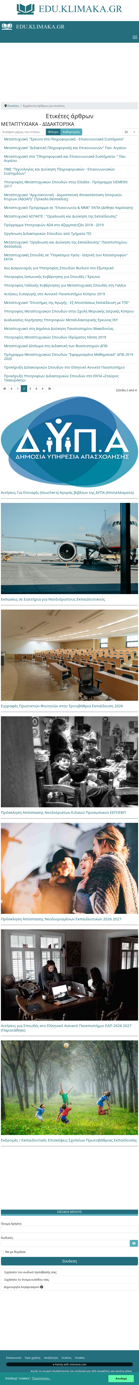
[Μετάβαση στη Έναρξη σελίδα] (5, 388)
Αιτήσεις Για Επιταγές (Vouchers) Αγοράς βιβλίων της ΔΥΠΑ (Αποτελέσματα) (67, 492)
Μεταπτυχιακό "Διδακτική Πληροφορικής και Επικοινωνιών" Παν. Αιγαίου (65, 147)
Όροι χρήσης (33, 1357)
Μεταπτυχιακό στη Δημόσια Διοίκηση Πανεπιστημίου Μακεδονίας (58, 328)
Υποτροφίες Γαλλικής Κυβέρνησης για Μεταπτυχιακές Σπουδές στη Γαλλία (65, 285)
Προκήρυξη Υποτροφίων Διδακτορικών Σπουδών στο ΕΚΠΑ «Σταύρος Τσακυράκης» (61, 377)
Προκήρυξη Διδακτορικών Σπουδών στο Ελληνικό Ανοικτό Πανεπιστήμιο (64, 367)
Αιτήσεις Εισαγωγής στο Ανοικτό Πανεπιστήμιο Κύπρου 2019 (54, 293)
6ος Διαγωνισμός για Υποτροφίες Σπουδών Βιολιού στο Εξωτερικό (59, 268)
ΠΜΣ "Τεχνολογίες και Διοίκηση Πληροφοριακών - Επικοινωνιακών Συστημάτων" (59, 171)
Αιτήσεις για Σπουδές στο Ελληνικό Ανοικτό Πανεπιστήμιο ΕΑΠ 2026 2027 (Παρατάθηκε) (66, 1028)
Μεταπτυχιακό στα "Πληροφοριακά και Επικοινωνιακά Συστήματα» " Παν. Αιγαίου (65, 158)
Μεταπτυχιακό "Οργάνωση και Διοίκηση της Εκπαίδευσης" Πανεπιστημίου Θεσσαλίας (65, 244)
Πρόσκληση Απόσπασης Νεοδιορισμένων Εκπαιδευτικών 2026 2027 (61, 918)
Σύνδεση (69, 1261)
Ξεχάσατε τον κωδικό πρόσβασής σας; (30, 1272)
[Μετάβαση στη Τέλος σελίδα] (49, 388)
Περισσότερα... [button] (41, 1378)
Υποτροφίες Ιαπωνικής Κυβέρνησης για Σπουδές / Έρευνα (52, 276)
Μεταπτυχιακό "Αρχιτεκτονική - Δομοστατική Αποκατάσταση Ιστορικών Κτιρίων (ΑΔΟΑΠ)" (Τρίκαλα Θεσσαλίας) (63, 196)
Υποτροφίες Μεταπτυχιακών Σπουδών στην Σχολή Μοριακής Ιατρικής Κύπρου (69, 311)
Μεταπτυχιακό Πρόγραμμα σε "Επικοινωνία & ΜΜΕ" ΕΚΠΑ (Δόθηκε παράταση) (68, 207)
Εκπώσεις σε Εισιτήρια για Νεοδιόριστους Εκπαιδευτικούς (53, 599)
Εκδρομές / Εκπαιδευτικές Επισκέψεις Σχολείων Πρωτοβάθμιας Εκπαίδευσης (69, 1140)
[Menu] (135, 37)
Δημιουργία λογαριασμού (22, 1287)
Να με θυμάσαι (15, 1252)
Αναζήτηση (51, 1357)
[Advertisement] (69, 68)
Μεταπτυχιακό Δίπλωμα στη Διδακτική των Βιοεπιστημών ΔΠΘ (56, 345)
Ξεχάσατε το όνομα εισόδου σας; (26, 1280)
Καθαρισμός (71, 132)
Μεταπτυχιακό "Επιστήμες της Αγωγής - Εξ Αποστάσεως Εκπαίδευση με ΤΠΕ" (67, 302)
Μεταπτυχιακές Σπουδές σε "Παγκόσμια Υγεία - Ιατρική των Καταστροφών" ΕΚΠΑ (66, 257)
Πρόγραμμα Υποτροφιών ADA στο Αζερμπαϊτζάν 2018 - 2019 (54, 224)
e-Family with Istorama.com (69, 1364)
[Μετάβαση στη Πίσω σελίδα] (11, 388)
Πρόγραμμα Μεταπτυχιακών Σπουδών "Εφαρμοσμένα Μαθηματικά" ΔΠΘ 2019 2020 (68, 356)
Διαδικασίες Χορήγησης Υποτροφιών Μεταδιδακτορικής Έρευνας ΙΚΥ (61, 319)
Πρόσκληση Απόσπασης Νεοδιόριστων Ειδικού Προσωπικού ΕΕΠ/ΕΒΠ (63, 812)
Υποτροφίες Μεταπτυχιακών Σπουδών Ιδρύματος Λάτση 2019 (55, 337)
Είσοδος (80, 1357)
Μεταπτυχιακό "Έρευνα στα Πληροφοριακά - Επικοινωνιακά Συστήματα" (64, 139)
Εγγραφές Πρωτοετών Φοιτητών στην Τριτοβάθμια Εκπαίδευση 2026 (62, 705)
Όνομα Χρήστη (11, 1224)
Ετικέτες (66, 1357)
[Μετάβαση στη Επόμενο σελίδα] (42, 388)
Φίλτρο (53, 132)
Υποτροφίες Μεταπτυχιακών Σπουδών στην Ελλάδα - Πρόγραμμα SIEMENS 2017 (66, 184)
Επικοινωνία (13, 1357)
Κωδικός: (7, 1238)
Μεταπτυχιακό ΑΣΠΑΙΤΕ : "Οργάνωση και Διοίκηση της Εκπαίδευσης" (60, 216)
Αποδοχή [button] (121, 1378)
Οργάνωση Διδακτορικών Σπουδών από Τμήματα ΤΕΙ (47, 233)
